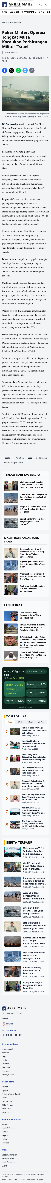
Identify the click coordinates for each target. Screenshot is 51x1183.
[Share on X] (11, 70)
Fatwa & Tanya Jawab (11, 1094)
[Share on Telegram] (25, 70)
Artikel (4, 1124)
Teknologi (6, 1067)
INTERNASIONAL (29, 12)
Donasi (22, 1180)
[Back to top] (45, 1177)
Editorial (5, 1064)
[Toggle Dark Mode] (46, 4)
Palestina (20, 458)
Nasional (5, 1053)
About (4, 1180)
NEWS (5, 12)
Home (4, 22)
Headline (8, 458)
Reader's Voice (8, 1158)
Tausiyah (6, 1112)
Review (5, 1132)
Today (10, 722)
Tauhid (5, 1087)
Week (20, 722)
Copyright (40, 1180)
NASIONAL (14, 12)
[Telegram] (20, 1035)
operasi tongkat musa (13, 462)
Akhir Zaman (7, 1105)
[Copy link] (32, 70)
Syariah (5, 1090)
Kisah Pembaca (8, 1162)
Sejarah (5, 1135)
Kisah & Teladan (8, 1128)
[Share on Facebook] (4, 70)
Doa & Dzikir (7, 1101)
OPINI (42, 12)
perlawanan (41, 458)
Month (31, 722)
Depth (4, 1056)
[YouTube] (16, 1035)
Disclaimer (31, 1180)
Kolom (4, 1139)
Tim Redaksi (12, 1180)
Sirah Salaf (6, 1109)
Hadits (4, 1098)
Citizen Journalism (10, 1155)
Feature (5, 1060)
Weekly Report (8, 1075)
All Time (41, 722)
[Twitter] (3, 1035)
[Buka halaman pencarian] (40, 4)
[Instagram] (11, 1035)
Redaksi (5, 1143)
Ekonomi (5, 1071)
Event (4, 1166)
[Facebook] (7, 1035)
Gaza (30, 458)
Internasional (7, 1049)
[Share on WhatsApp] (18, 70)
